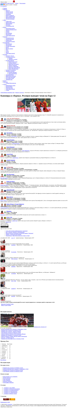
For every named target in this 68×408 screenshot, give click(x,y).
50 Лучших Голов (10, 78)
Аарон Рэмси (10, 154)
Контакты (8, 24)
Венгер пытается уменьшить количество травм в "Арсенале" (19, 233)
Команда (5, 36)
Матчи (4, 27)
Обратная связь (9, 87)
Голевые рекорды (12, 62)
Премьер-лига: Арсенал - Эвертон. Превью (11, 331)
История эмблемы (12, 72)
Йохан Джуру (10, 197)
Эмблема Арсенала (10, 71)
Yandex (9, 305)
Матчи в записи (9, 48)
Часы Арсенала (6, 379)
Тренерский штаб (10, 39)
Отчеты (7, 32)
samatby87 (13, 288)
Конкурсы (5, 82)
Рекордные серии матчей (14, 67)
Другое (4, 84)
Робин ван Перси (11, 181)
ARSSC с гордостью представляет (13, 234)
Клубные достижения (11, 70)
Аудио (7, 51)
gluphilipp (13, 244)
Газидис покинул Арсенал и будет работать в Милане (13, 334)
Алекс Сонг (9, 217)
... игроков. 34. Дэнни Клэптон (10, 391)
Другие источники (10, 18)
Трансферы (8, 14)
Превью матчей (9, 11)
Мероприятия (9, 23)
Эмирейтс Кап (9, 79)
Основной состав (10, 38)
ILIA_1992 (13, 280)
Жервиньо (9, 211)
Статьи (7, 90)
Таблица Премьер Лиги (11, 29)
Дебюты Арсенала (12, 65)
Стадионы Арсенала (10, 57)
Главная (5, 8)
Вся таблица (3, 360)
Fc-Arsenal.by (9, 404)
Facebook (8, 304)
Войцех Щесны (10, 204)
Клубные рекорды (10, 60)
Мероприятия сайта (10, 17)
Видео (7, 47)
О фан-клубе (9, 21)
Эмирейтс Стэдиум (12, 59)
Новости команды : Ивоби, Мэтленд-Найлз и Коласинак (14, 336)
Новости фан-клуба (10, 22)
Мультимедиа (6, 42)
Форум (4, 80)
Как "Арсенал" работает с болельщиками (15, 232)
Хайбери (10, 58)
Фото (7, 49)
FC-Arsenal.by (4, 6)
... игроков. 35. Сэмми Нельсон (10, 392)
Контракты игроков (10, 41)
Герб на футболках (12, 73)
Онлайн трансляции (10, 46)
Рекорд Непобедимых (13, 68)
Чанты (7, 52)
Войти (16, 3)
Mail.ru (2, 305)
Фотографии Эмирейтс (8, 382)
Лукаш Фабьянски (19, 204)
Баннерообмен (9, 86)
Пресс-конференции (10, 16)
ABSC (4, 20)
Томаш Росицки (10, 139)
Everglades (13, 273)
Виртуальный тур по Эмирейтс (10, 376)
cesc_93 (13, 237)
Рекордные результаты (13, 64)
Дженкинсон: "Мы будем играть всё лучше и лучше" (18, 235)
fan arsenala (13, 251)
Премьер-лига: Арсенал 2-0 (40, 326)
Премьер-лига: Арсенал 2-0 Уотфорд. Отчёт (13, 367)
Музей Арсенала (7, 377)
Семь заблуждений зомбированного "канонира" (17, 230)
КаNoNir (13, 296)
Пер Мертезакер (10, 174)
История (5, 54)
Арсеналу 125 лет (10, 55)
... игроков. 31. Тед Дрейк (9, 387)
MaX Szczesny (14, 258)
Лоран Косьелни (10, 189)
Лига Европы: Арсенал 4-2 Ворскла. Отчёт (11, 332)
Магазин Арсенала (7, 381)
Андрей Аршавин (11, 160)
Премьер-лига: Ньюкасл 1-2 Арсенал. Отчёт (11, 335)
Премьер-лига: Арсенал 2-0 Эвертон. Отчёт (11, 330)
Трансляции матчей (10, 35)
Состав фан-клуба (10, 26)
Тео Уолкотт (9, 132)
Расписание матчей (10, 28)
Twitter (12, 304)
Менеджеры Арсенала (11, 76)
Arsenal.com (8, 221)
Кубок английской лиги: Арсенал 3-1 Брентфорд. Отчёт (14, 329)
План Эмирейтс (6, 380)
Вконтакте (3, 304)
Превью (7, 30)
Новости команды (10, 15)
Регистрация (22, 3)
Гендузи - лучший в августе (7, 337)
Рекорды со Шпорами (13, 66)
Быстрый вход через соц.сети (7, 3)
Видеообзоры (9, 33)
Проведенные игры (12, 61)
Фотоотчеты (8, 34)
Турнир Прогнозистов (11, 83)
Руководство (9, 40)
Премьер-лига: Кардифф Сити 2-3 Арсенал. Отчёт (12, 338)
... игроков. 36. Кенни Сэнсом (10, 393)
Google (6, 305)
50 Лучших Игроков (10, 77)
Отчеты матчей (9, 13)
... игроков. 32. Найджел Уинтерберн (11, 388)
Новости (5, 9)
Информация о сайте (10, 85)
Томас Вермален (10, 147)
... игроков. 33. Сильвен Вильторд (11, 390)
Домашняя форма (10, 74)
